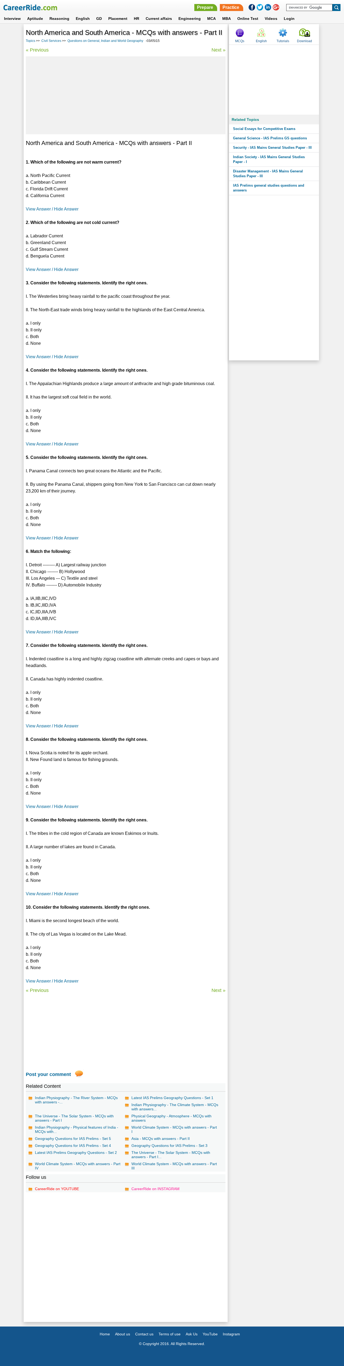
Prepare (205, 7)
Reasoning (59, 18)
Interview (12, 18)
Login (289, 18)
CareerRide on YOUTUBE (57, 1189)
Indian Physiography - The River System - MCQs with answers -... (76, 1100)
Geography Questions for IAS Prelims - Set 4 (73, 1145)
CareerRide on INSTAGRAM (155, 1189)
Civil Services (51, 41)
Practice (231, 7)
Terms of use (170, 1334)
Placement (117, 18)
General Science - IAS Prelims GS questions (270, 138)
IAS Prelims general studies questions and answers (268, 187)
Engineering (189, 18)
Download (304, 41)
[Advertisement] (126, 95)
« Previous (37, 50)
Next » (218, 50)
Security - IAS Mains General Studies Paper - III (272, 148)
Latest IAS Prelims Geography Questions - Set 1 (172, 1098)
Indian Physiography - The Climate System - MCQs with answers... (174, 1107)
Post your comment (48, 1074)
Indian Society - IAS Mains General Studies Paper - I (269, 159)
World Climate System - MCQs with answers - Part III (174, 1166)
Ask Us (192, 1334)
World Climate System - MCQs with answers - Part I (174, 1129)
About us (122, 1334)
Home (105, 1334)
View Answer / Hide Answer (52, 209)
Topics (30, 41)
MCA (211, 18)
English (83, 18)
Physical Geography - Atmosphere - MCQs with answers (171, 1118)
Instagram (231, 1334)
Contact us (144, 1334)
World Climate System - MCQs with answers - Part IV (77, 1166)
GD (99, 18)
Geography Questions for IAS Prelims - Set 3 (169, 1145)
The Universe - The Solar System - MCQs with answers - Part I (74, 1118)
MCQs (239, 41)
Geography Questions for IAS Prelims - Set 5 (73, 1138)
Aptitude (35, 18)
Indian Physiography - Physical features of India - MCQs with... (76, 1129)
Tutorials (283, 41)
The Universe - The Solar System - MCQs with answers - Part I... (170, 1154)
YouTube (210, 1334)
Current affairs (159, 18)
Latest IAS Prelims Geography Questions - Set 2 (76, 1152)
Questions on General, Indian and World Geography (105, 41)
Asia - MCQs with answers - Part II (160, 1138)
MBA (226, 18)
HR (136, 18)
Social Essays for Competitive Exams (264, 129)
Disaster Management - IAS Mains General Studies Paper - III (268, 173)
